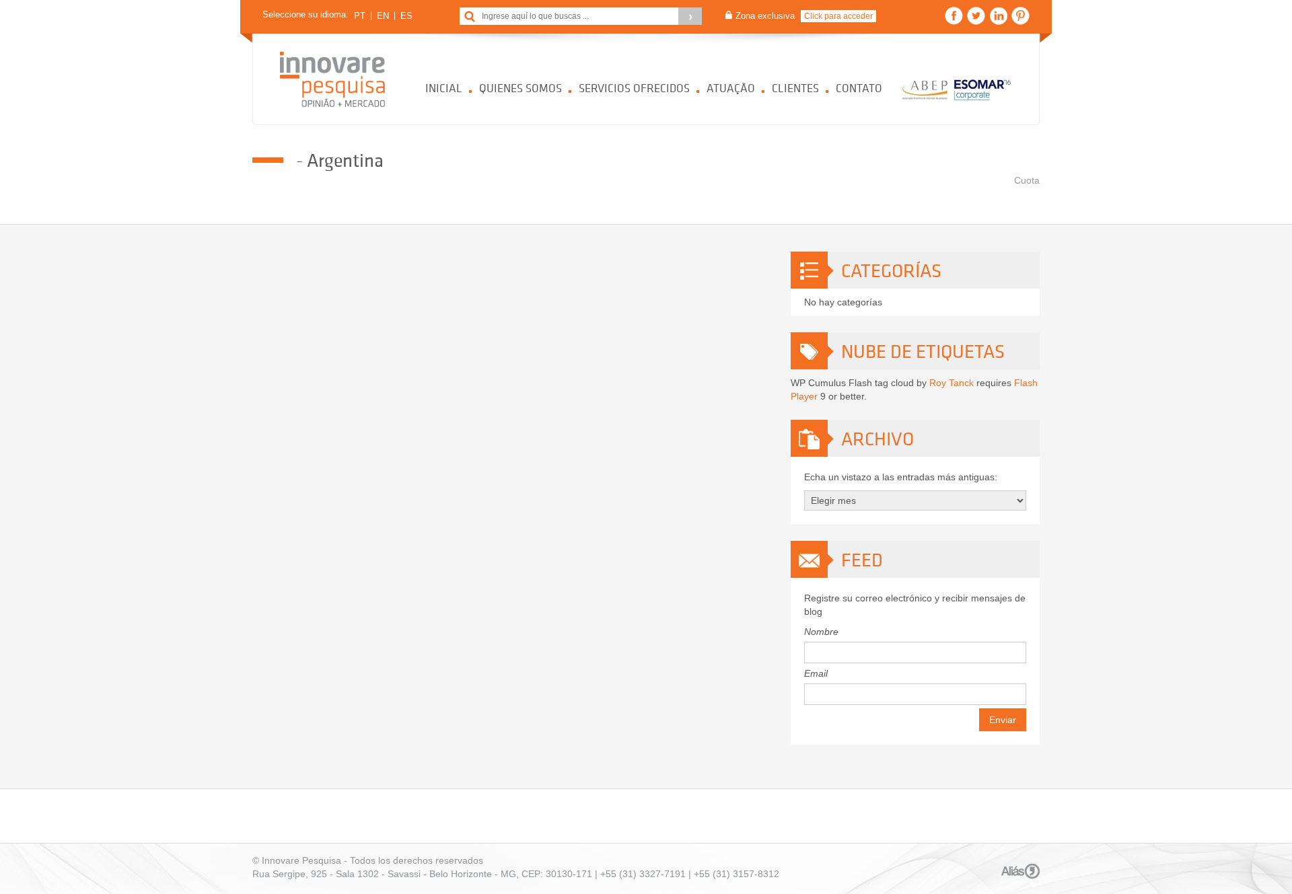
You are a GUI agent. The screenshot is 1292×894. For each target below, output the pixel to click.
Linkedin (998, 16)
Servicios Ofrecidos (634, 88)
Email (816, 673)
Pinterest (1020, 16)
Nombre (821, 631)
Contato (859, 88)
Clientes (795, 88)
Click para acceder (838, 16)
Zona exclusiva (765, 16)
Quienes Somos (520, 88)
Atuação (731, 88)
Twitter (976, 16)
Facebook (954, 16)
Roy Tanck (951, 382)
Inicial (443, 88)
